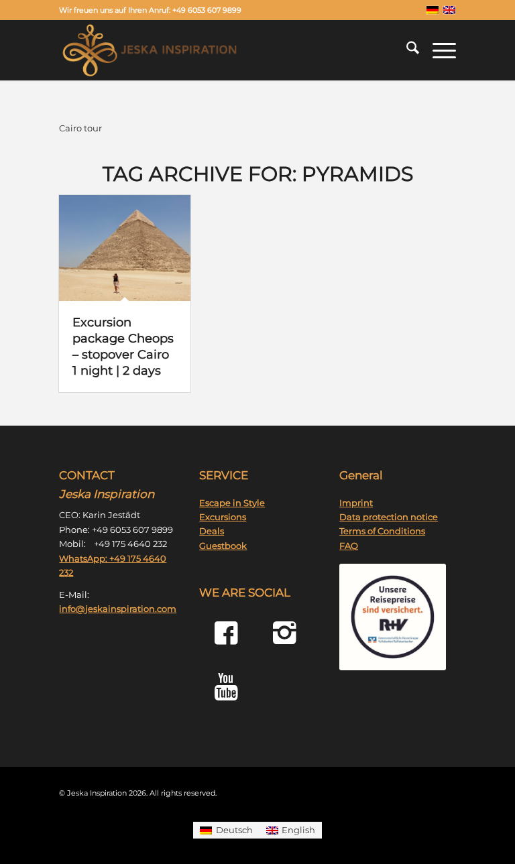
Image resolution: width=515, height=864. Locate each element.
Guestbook (223, 545)
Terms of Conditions (382, 531)
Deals (211, 531)
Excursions (222, 516)
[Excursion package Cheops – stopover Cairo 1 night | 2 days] (124, 248)
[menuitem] (406, 50)
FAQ (348, 545)
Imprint (356, 502)
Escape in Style (232, 502)
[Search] (406, 50)
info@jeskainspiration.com (117, 608)
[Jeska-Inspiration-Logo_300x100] (149, 50)
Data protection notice (388, 516)
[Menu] (437, 50)
